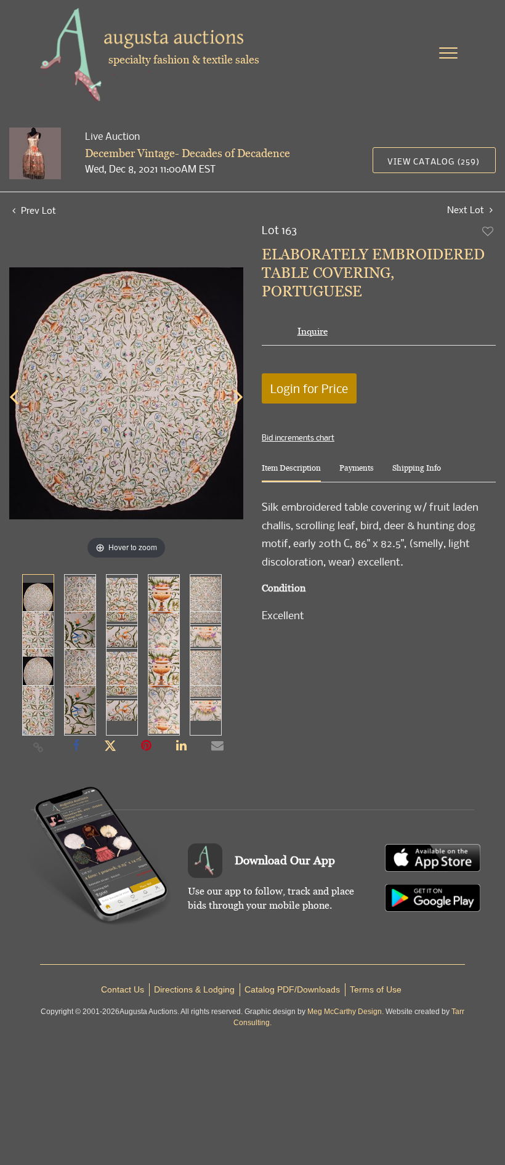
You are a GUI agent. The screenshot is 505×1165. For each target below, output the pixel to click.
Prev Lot (37, 210)
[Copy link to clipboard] (38, 746)
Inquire (312, 331)
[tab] (291, 472)
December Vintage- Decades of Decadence (187, 153)
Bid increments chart (298, 437)
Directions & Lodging (194, 989)
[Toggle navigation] (448, 53)
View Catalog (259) (433, 161)
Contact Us (122, 989)
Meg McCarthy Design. (345, 1011)
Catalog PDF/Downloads (292, 989)
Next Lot (467, 210)
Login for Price (309, 388)
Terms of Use (376, 989)
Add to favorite (488, 231)
